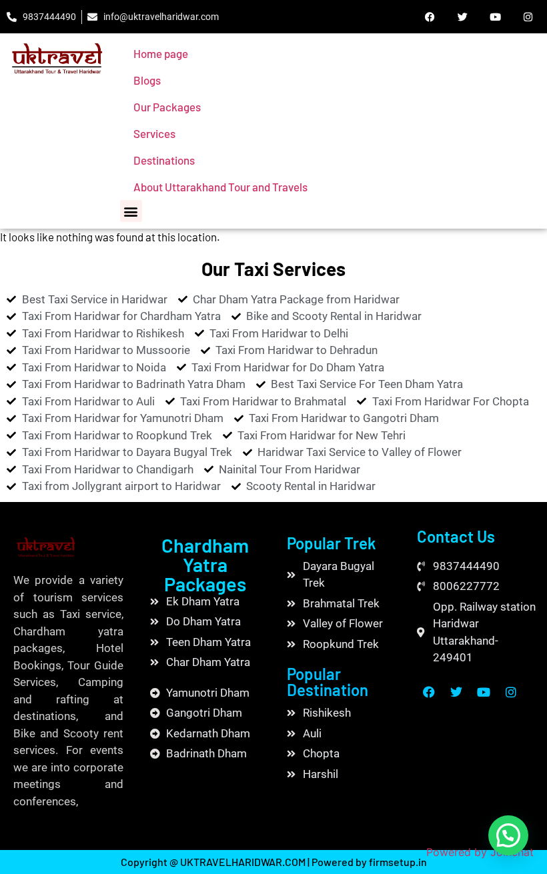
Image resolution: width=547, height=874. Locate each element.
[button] (131, 211)
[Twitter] (462, 17)
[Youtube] (495, 17)
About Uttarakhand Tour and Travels (220, 186)
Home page (160, 53)
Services (154, 133)
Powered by (480, 852)
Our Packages (167, 106)
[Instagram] (528, 17)
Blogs (147, 80)
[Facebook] (430, 17)
